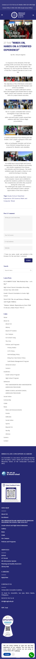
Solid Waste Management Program (18, 361)
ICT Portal (4, 558)
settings (17, 651)
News (5, 407)
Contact (6, 441)
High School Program (12, 378)
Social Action (7, 396)
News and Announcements (14, 410)
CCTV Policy (11, 351)
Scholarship (7, 400)
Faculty (8, 430)
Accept (7, 654)
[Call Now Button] (31, 655)
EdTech (3, 555)
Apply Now (4, 577)
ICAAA (5, 403)
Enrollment (4, 517)
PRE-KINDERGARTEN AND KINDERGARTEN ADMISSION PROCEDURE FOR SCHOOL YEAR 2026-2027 (17, 521)
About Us (6, 321)
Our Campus (9, 334)
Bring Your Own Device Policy (16, 358)
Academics (7, 372)
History (8, 327)
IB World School (11, 365)
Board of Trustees (11, 331)
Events (8, 413)
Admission (7, 381)
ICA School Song (11, 338)
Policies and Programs (12, 344)
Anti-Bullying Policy (13, 354)
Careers (8, 368)
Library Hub (5, 566)
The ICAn (8, 341)
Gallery (3, 529)
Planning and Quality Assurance (11, 564)
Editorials (8, 417)
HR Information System (8, 561)
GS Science (16, 198)
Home (5, 317)
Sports (8, 424)
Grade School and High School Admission (14, 525)
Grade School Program (13, 375)
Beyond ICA (9, 427)
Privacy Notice (11, 347)
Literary (8, 434)
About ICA (9, 324)
